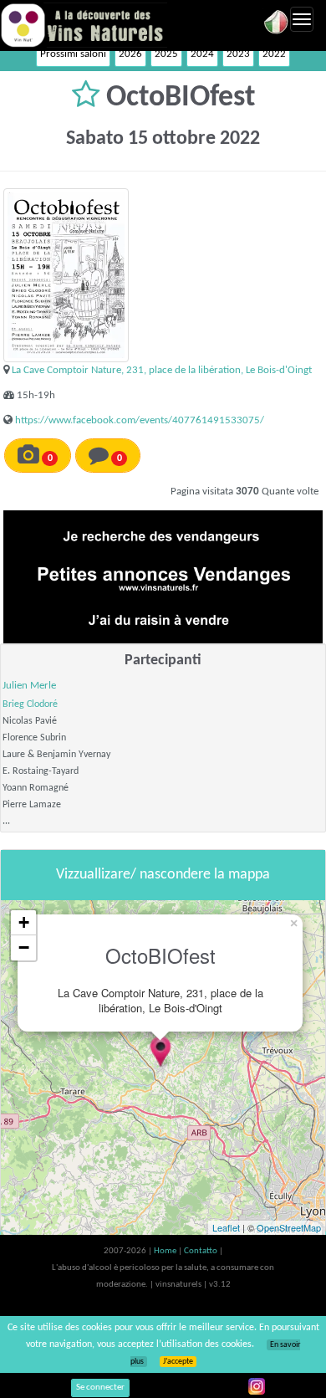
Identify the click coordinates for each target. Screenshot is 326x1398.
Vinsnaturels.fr (83, 25)
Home (166, 1251)
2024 (202, 54)
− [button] (23, 947)
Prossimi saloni (73, 54)
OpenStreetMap (289, 1227)
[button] (89, 98)
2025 (166, 54)
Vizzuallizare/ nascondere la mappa (163, 875)
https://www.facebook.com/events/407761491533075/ (139, 420)
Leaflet (226, 1227)
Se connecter (100, 1387)
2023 (238, 54)
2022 (274, 54)
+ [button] (23, 922)
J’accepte (178, 1361)
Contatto (201, 1251)
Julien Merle (29, 685)
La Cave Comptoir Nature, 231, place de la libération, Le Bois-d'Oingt (162, 370)
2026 (130, 54)
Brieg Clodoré (30, 704)
